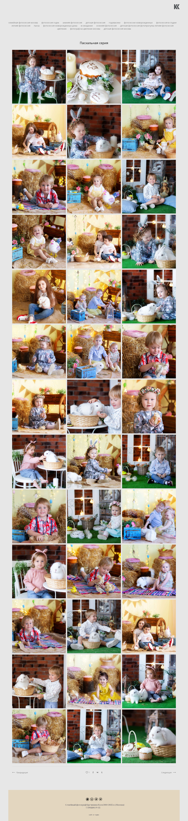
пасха (37, 25)
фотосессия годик (50, 22)
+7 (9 (87, 807)
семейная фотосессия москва (23, 22)
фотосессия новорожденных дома (60, 25)
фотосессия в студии (166, 22)
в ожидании (87, 25)
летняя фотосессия (21, 25)
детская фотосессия (96, 22)
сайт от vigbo (94, 815)
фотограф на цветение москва (85, 28)
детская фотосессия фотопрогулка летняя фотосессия (147, 25)
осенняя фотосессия (106, 25)
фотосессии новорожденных (138, 22)
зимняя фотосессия (73, 22)
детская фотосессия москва (117, 28)
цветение (62, 28)
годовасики (115, 22)
